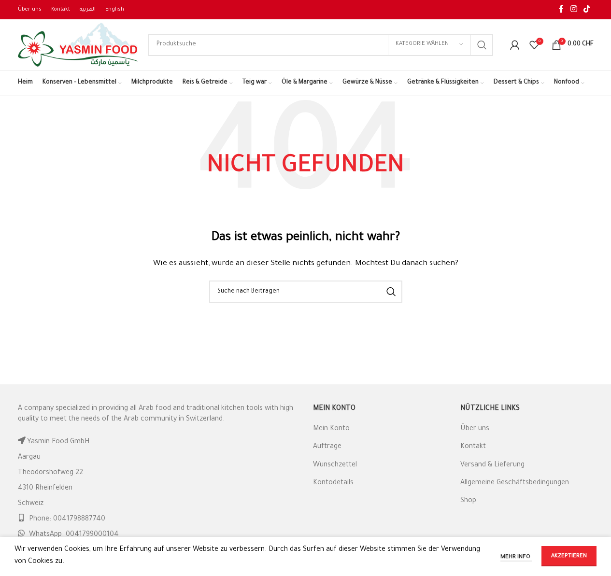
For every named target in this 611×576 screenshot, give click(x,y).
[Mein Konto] (515, 45)
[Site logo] (78, 45)
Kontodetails (333, 483)
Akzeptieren (569, 556)
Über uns (474, 429)
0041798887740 (79, 519)
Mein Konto (331, 429)
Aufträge (327, 447)
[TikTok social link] (586, 9)
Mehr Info (516, 557)
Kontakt (473, 447)
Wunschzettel (335, 465)
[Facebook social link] (561, 9)
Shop (468, 501)
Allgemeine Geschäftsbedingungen (514, 483)
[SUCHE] (482, 45)
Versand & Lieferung (492, 465)
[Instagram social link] (573, 9)
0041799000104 (92, 535)
